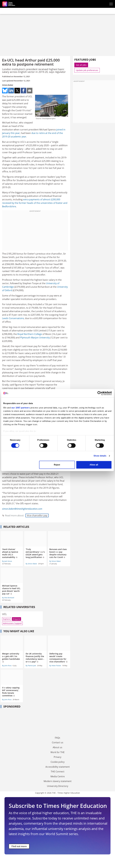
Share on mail (29, 90)
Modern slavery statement (58, 781)
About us (57, 747)
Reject (57, 464)
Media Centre (57, 776)
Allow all (94, 464)
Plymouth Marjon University (35, 337)
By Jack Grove (7, 561)
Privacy (57, 757)
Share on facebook (23, 90)
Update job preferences (87, 70)
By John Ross (7, 665)
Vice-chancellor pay (37, 515)
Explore (6, 619)
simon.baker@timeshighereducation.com (22, 508)
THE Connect (57, 771)
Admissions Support (12, 623)
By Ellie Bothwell (8, 598)
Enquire (16, 619)
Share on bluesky (5, 90)
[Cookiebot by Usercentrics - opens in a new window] (99, 393)
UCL (4, 614)
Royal (20, 334)
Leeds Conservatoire (13, 318)
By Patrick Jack (31, 665)
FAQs (57, 737)
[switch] (43, 445)
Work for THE (57, 752)
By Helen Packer (55, 665)
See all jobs (81, 65)
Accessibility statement (57, 766)
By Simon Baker (31, 564)
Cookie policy (58, 761)
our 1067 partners (20, 407)
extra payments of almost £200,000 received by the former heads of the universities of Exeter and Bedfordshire (34, 203)
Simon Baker (7, 85)
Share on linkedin (11, 90)
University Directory (57, 786)
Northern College (33, 334)
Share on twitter (17, 90)
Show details (100, 456)
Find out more (19, 846)
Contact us (57, 742)
